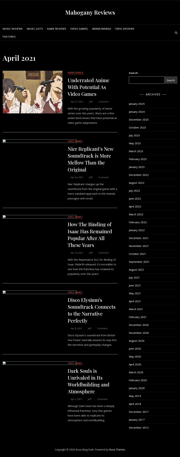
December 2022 (139, 175)
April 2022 (135, 206)
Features (9, 36)
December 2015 (139, 427)
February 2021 (138, 317)
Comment (103, 102)
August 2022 (136, 182)
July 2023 (134, 135)
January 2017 (137, 419)
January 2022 (137, 230)
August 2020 (136, 340)
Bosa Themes (117, 449)
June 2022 (135, 198)
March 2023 (136, 151)
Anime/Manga (101, 28)
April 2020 (135, 364)
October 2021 (137, 254)
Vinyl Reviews (124, 28)
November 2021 (139, 246)
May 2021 (135, 293)
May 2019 (135, 396)
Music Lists (35, 28)
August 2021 (136, 269)
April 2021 (135, 301)
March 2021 (136, 309)
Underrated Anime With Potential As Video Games (88, 87)
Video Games (79, 28)
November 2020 (139, 333)
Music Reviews (13, 28)
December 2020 (139, 325)
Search (133, 73)
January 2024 (137, 111)
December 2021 (139, 238)
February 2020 (138, 380)
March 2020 (136, 372)
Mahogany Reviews (90, 12)
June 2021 (135, 285)
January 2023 (137, 167)
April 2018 (135, 404)
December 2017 (139, 411)
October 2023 (137, 127)
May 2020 (135, 356)
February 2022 (138, 222)
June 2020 (135, 348)
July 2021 (134, 277)
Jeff (91, 101)
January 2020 (137, 388)
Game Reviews (56, 28)
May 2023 (135, 143)
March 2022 (136, 214)
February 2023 (138, 159)
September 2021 (139, 261)
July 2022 (134, 190)
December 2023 (139, 119)
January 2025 (137, 103)
